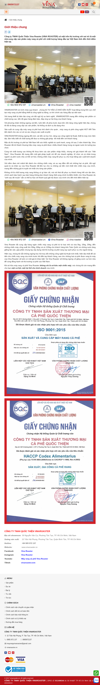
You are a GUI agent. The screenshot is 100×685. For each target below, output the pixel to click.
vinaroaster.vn (12, 647)
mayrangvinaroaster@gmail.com (19, 643)
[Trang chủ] (5, 20)
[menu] (6, 12)
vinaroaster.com (28, 563)
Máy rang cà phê (29, 559)
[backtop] (96, 275)
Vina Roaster (27, 551)
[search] (94, 12)
